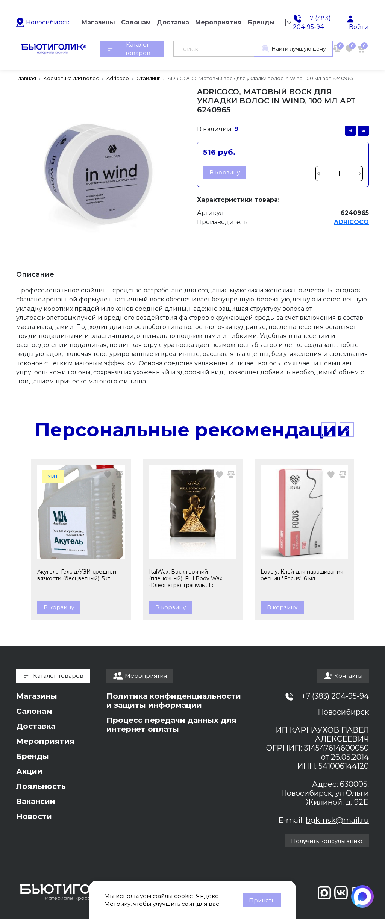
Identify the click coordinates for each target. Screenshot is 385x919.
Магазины (36, 696)
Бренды (32, 756)
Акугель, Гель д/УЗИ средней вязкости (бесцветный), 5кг (76, 575)
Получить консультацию (326, 841)
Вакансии (35, 801)
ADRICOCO (351, 222)
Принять (261, 900)
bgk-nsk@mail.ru (337, 820)
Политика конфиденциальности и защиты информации (173, 701)
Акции (29, 771)
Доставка (35, 726)
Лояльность (41, 786)
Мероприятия (45, 741)
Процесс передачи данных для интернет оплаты (171, 725)
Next (347, 429)
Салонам (34, 711)
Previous (328, 429)
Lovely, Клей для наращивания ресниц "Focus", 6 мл (302, 575)
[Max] (362, 896)
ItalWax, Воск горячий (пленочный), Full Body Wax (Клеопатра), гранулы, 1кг (185, 578)
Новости (34, 816)
